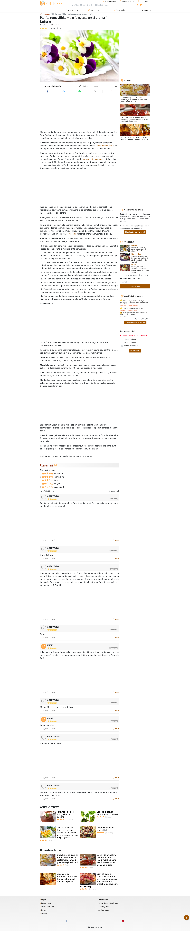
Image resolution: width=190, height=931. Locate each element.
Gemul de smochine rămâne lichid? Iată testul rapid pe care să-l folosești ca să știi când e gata (106, 860)
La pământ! (58, 487)
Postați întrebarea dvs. (136, 322)
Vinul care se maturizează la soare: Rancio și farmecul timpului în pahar (67, 878)
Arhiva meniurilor (130, 275)
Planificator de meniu (134, 232)
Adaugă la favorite (52, 86)
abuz (116, 540)
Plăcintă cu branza (130, 339)
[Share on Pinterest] (111, 91)
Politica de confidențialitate (108, 903)
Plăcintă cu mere (130, 342)
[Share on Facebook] (47, 91)
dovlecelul (71, 234)
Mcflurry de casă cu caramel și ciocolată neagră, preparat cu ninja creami (140, 269)
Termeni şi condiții (104, 907)
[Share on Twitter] (95, 91)
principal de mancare (93, 159)
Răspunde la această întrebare (129, 305)
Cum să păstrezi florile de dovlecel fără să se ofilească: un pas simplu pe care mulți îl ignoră (67, 832)
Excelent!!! (58, 473)
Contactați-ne (103, 900)
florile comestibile (104, 145)
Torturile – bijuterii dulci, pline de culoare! (65, 814)
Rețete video (46, 903)
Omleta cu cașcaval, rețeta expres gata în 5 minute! (139, 249)
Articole (95, 10)
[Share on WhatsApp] (79, 91)
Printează (144, 275)
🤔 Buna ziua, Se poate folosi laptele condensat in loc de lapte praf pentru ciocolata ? (134, 302)
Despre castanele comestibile (105, 828)
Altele (145, 10)
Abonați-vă (135, 286)
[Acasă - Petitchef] (41, 14)
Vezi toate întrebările (142, 319)
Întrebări (120, 10)
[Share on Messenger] (63, 91)
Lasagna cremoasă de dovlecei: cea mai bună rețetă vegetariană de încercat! (139, 259)
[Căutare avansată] (140, 5)
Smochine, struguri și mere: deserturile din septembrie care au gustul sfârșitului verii (67, 859)
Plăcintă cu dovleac (131, 346)
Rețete (72, 10)
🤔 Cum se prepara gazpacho (131, 308)
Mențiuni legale (103, 910)
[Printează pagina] (116, 86)
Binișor (56, 483)
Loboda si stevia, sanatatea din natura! (107, 813)
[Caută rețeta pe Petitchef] (137, 5)
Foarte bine (58, 477)
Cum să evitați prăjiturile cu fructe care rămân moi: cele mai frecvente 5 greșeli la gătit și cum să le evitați (99, 880)
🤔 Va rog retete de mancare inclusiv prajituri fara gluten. (134, 313)
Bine (55, 480)
